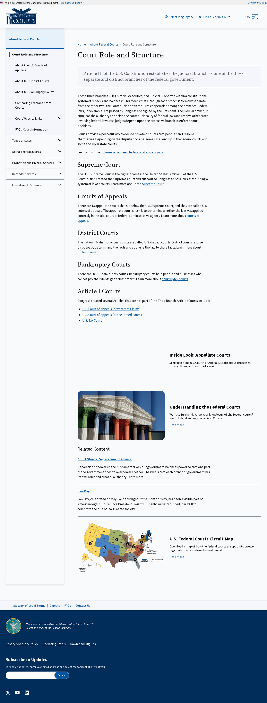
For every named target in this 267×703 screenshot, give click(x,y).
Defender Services (24, 174)
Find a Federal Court (216, 17)
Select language (179, 17)
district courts (88, 252)
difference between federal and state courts (132, 152)
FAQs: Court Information (31, 129)
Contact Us (82, 605)
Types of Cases (22, 140)
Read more (186, 425)
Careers (55, 605)
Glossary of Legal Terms (29, 605)
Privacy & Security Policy (22, 644)
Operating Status (54, 644)
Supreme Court (153, 184)
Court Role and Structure (30, 54)
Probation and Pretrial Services (33, 163)
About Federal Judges (26, 152)
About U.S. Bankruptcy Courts (34, 92)
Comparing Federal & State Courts (33, 105)
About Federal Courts (24, 39)
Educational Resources (27, 185)
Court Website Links (28, 118)
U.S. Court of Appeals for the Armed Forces (112, 315)
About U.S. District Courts (32, 81)
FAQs (67, 605)
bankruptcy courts (175, 279)
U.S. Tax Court (92, 320)
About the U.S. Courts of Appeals (31, 67)
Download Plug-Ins (83, 644)
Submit (62, 675)
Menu (247, 16)
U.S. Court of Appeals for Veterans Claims (110, 309)
